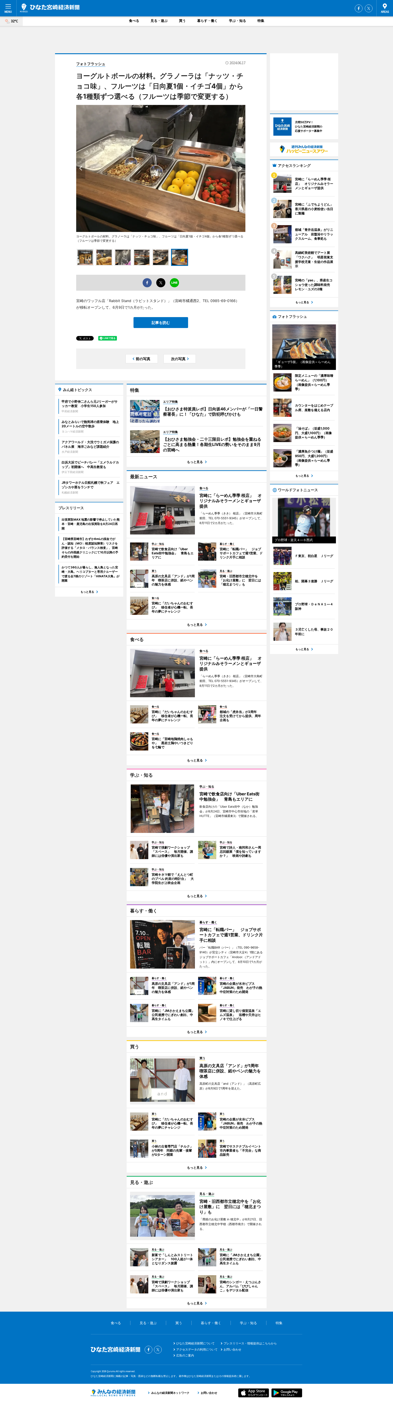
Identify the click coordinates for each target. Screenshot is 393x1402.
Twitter (369, 8)
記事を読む (161, 322)
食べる (134, 20)
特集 (260, 20)
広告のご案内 (185, 1355)
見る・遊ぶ (159, 20)
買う (182, 20)
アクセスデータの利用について (197, 1349)
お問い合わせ (232, 1349)
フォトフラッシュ (90, 63)
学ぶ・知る (237, 20)
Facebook (359, 8)
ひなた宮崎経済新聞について (195, 1343)
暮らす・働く (207, 20)
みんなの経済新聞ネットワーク (113, 1392)
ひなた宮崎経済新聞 (49, 8)
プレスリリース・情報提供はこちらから (250, 1343)
